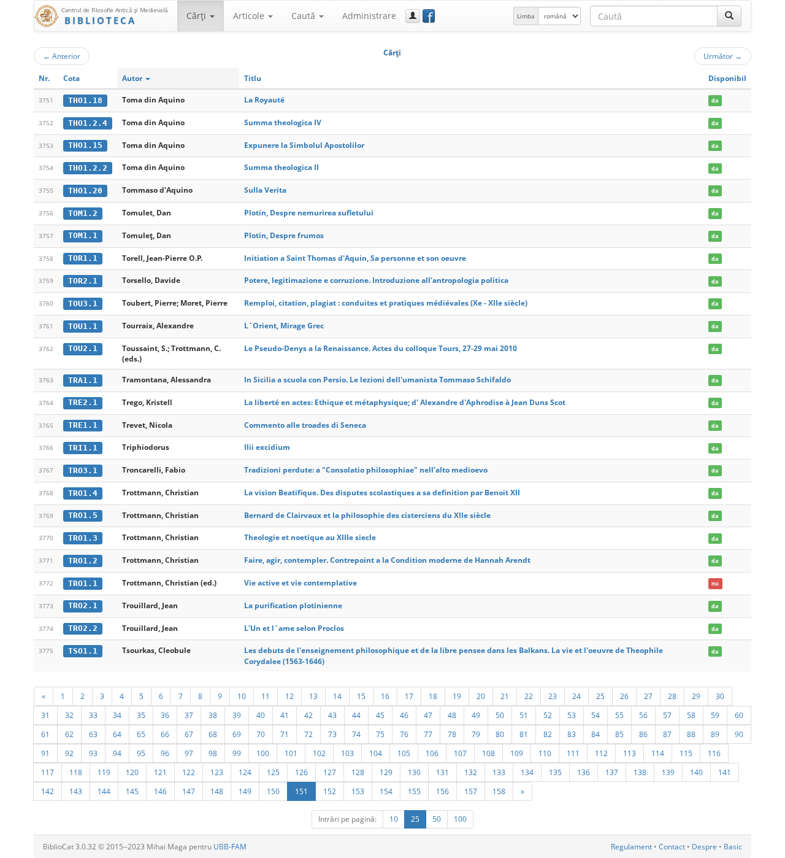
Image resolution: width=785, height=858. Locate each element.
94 (117, 753)
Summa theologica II (281, 167)
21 (504, 696)
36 (165, 715)
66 (165, 734)
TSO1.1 (83, 650)
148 (216, 791)
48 (452, 715)
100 (262, 753)
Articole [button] (250, 15)
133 (498, 772)
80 (500, 734)
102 (319, 753)
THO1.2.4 (87, 123)
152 (329, 791)
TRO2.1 (83, 605)
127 (329, 772)
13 (313, 696)
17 (409, 696)
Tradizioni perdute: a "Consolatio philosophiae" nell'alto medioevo (366, 470)
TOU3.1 (83, 303)
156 (442, 791)
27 (648, 696)
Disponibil (727, 78)
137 (611, 772)
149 (245, 791)
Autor (133, 78)
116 (714, 753)
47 (428, 715)
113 (629, 753)
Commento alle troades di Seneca (305, 425)
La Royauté (264, 100)
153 (357, 791)
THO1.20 (85, 190)
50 (500, 715)
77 (428, 734)
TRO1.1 (83, 583)
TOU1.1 (83, 326)
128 (357, 772)
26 (624, 696)
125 (273, 772)
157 (470, 791)
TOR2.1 (83, 280)
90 (739, 734)
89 (715, 734)
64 (117, 734)
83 (571, 734)
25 (600, 696)
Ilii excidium (267, 447)
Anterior (61, 56)
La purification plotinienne (293, 605)
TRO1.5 (83, 515)
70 (260, 734)
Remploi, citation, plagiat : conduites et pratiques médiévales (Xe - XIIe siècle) (385, 303)
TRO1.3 (83, 538)
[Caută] (729, 16)
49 (476, 715)
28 (672, 696)
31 (45, 715)
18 (433, 696)
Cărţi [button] (197, 15)
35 (141, 715)
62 (69, 734)
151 (301, 791)
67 (189, 734)
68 (213, 734)
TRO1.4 (83, 493)
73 (332, 734)
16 (385, 696)
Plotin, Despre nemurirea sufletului (308, 212)
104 (375, 753)
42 (308, 715)
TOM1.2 (83, 213)
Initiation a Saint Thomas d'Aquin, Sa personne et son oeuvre (355, 258)
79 (476, 734)
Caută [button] (304, 15)
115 (686, 753)
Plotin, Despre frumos (284, 235)
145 (132, 791)
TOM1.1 (83, 235)
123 (216, 772)
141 (724, 772)
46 (404, 715)
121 (160, 772)
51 (523, 715)
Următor (722, 56)
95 (141, 753)
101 (291, 753)
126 (301, 772)
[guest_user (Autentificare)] (412, 16)
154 (386, 791)
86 (643, 734)
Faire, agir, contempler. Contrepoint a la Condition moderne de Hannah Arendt (387, 560)
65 (141, 734)
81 (523, 734)
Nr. (44, 78)
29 (696, 696)
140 (696, 772)
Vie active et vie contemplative (300, 583)
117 (47, 772)
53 (571, 715)
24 (576, 696)
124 (245, 772)
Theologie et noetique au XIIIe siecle (310, 537)
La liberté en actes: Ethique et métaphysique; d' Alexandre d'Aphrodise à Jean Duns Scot (404, 402)
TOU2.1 (83, 348)
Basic (733, 846)
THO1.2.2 (87, 167)
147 (188, 791)
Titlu (252, 78)
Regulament (631, 846)
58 (691, 715)
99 (236, 753)
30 (720, 696)
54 (595, 715)
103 (347, 753)
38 (213, 715)
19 (457, 696)
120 (132, 772)
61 (45, 734)
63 (93, 734)
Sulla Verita (265, 190)
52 (547, 715)
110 (544, 753)
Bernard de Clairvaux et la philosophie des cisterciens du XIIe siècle (367, 515)
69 (236, 734)
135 (555, 772)
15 (361, 696)
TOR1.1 (83, 258)
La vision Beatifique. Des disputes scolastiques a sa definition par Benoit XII (382, 492)
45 (380, 715)
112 (601, 753)
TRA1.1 (83, 380)
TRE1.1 (83, 425)
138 (640, 772)
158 (498, 791)
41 (284, 715)
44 (356, 715)
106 (432, 753)
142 (47, 791)
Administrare (369, 15)
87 (667, 734)
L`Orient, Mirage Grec (284, 325)
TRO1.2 (83, 560)
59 (715, 715)
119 (104, 772)
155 (414, 791)
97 (189, 753)
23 (552, 696)
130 (414, 772)
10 (241, 696)
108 (488, 753)
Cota (71, 78)
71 (284, 734)
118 (75, 772)
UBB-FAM (230, 846)
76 (404, 734)
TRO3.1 (83, 470)
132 (470, 772)
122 (188, 772)
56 (643, 715)
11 (265, 696)
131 (442, 772)
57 (667, 715)
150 (273, 791)
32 (69, 715)
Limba (526, 16)
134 (527, 772)
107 (460, 753)
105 (403, 753)
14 (337, 696)
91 (45, 753)
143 (75, 791)
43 (332, 715)
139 (668, 772)
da (714, 100)
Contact (672, 846)
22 (528, 696)
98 (213, 753)
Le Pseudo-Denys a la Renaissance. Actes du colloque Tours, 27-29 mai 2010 (380, 348)
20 (481, 696)
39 (236, 715)
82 (547, 734)
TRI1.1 (83, 447)
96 (165, 753)
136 (583, 772)
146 (160, 791)
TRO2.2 (83, 628)
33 (93, 715)
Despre (704, 846)
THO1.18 (85, 100)
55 (619, 715)
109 (516, 753)
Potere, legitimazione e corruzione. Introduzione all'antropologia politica (376, 280)
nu (715, 583)
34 (117, 715)
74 (356, 734)
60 (739, 715)
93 (93, 753)
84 (595, 734)
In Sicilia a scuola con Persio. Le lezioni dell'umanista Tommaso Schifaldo (377, 379)
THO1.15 (85, 145)
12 (289, 696)
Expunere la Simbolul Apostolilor (304, 145)
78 (452, 734)
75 (380, 734)
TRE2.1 (83, 402)
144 (104, 791)
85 (619, 734)
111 (573, 753)
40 (260, 715)
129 (386, 772)
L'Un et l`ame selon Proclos (294, 628)
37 (189, 715)
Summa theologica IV (282, 122)
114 (657, 753)
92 (69, 753)
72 (308, 734)
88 (691, 734)
